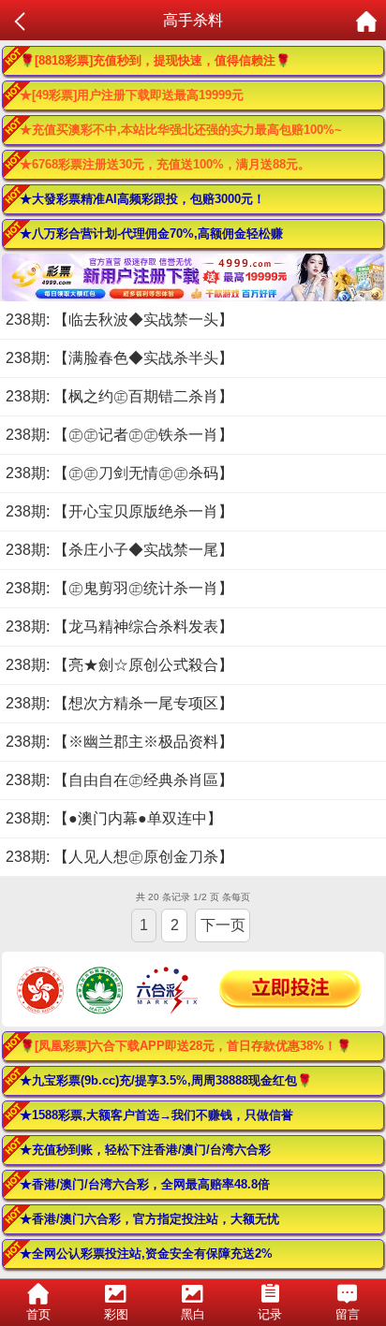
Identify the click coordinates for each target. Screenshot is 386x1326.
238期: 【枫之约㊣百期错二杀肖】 (119, 396)
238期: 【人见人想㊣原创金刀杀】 (119, 857)
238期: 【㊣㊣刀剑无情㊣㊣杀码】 (119, 473)
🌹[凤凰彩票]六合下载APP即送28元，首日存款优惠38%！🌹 (185, 1046)
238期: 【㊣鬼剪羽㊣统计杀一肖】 (119, 588)
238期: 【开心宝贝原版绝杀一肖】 (119, 511)
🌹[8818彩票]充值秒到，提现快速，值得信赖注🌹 (155, 60)
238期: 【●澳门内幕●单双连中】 (114, 818)
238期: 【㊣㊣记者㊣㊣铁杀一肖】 (119, 435)
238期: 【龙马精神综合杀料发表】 (119, 626)
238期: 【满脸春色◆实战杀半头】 (119, 358)
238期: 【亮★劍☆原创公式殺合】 (119, 665)
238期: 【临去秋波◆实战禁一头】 (119, 320)
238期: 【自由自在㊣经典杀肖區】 (119, 780)
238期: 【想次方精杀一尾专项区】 (119, 703)
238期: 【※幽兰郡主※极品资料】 (119, 742)
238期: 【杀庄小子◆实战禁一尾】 (119, 550)
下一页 (222, 925)
